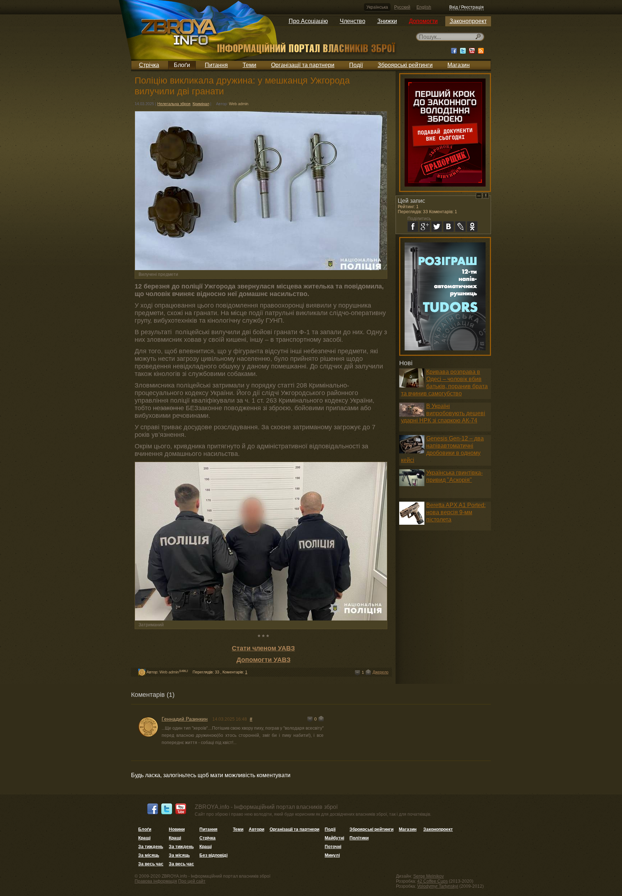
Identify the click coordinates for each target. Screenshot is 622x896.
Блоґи (182, 65)
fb (412, 226)
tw (436, 226)
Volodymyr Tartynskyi (437, 886)
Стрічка (149, 65)
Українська (377, 7)
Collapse (479, 196)
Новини (177, 829)
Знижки (387, 21)
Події (356, 65)
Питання (216, 65)
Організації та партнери (302, 65)
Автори (256, 829)
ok (472, 226)
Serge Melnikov (428, 876)
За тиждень (150, 846)
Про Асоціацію (308, 21)
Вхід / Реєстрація (466, 7)
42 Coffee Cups (432, 881)
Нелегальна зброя (173, 104)
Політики (359, 838)
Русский (402, 7)
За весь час (150, 863)
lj (460, 226)
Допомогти (423, 21)
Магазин (458, 65)
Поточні (333, 846)
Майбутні (334, 838)
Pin (486, 196)
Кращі (144, 838)
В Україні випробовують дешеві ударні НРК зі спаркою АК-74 (443, 413)
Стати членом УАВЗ (263, 648)
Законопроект (468, 21)
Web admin (238, 104)
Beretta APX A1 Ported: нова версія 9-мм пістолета (456, 512)
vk (448, 226)
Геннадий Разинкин (185, 719)
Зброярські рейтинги (405, 65)
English (423, 7)
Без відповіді (213, 855)
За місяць (148, 855)
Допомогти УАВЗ (263, 659)
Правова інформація (156, 881)
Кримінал (201, 104)
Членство (352, 21)
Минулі (332, 855)
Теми (249, 65)
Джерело (380, 672)
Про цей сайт (192, 881)
